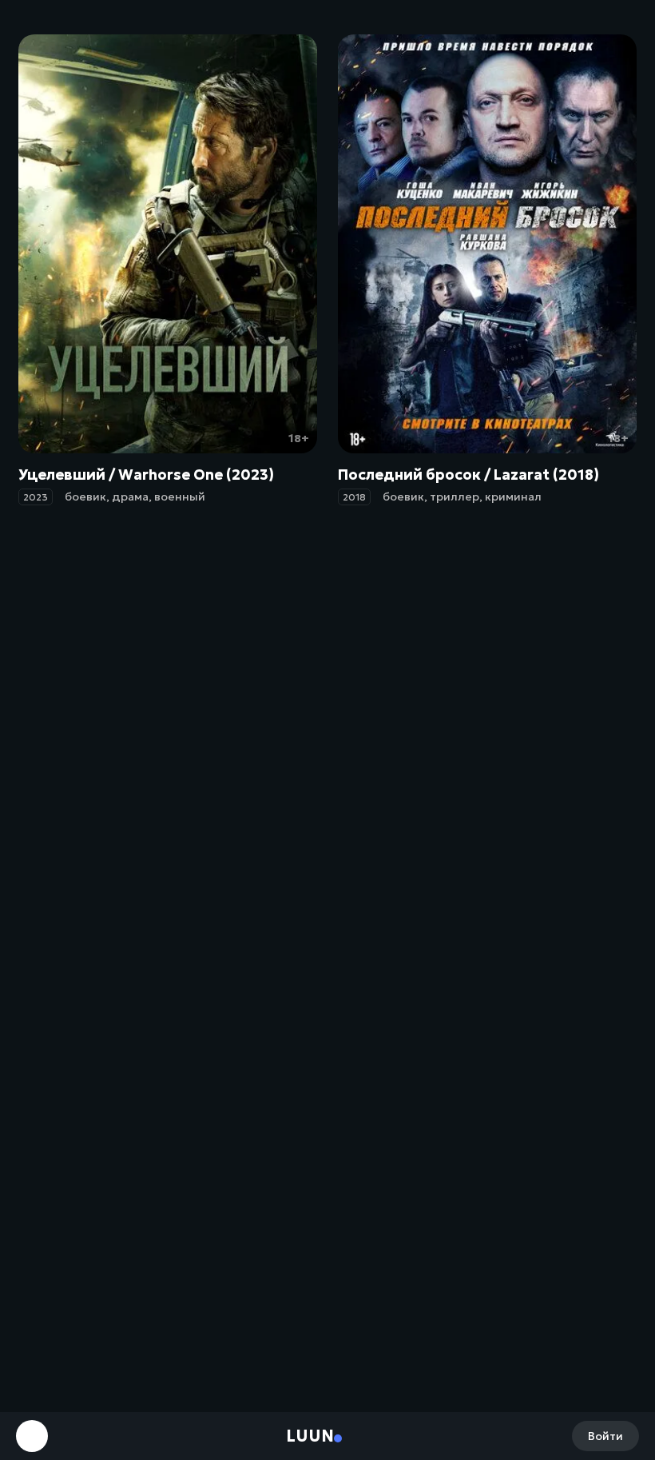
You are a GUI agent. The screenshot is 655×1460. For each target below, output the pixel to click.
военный (179, 496)
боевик (85, 496)
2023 (35, 497)
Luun (310, 1436)
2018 (354, 497)
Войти (605, 1436)
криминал (513, 496)
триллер (454, 496)
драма (130, 496)
